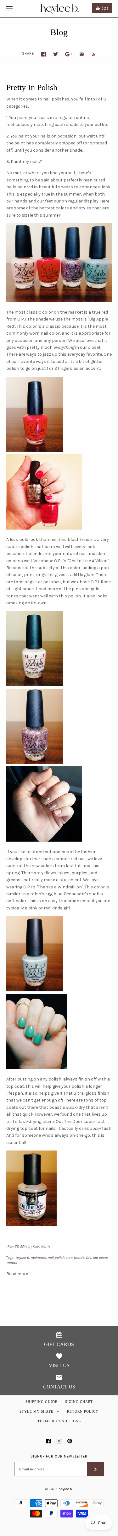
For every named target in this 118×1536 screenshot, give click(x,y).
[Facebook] (48, 1441)
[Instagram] (59, 1441)
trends (11, 1263)
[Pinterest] (69, 1441)
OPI (88, 1258)
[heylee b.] (59, 8)
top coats (100, 1258)
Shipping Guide (41, 1402)
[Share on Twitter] (55, 54)
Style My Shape (39, 1411)
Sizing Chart (79, 1402)
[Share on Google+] (68, 54)
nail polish (56, 1258)
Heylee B (22, 1258)
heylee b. (66, 1489)
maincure (38, 1258)
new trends (75, 1258)
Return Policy (82, 1411)
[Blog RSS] (90, 54)
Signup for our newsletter (59, 1456)
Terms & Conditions (59, 1421)
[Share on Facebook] (43, 54)
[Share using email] (81, 54)
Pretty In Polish (31, 87)
